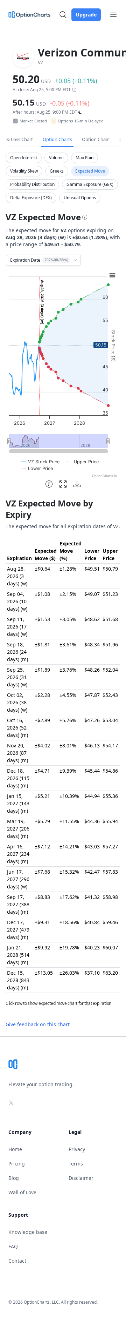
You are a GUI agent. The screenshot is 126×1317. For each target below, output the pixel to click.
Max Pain (84, 158)
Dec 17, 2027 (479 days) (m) (18, 929)
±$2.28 (42, 695)
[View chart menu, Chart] (112, 275)
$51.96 (110, 644)
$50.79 (110, 568)
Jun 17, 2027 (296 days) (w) (18, 879)
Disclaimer (81, 1178)
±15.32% (69, 871)
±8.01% (67, 745)
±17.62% (69, 897)
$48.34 (92, 644)
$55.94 (110, 821)
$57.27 (110, 846)
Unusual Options (80, 198)
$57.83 (110, 871)
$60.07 (110, 947)
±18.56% (69, 922)
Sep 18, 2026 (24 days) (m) (17, 652)
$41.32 (92, 897)
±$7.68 (42, 871)
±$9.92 (42, 947)
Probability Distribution (32, 184)
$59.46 (110, 922)
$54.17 (110, 745)
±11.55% (69, 821)
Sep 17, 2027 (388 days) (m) (18, 904)
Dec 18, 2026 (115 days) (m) (18, 778)
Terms (76, 1163)
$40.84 (92, 922)
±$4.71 (42, 770)
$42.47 (92, 871)
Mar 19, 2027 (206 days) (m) (18, 828)
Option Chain (96, 139)
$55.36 (110, 796)
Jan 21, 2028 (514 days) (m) (18, 955)
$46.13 (92, 745)
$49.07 (92, 594)
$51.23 (110, 594)
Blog (13, 1178)
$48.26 (92, 669)
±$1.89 (42, 669)
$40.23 (92, 947)
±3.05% (67, 619)
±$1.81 (42, 644)
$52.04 (110, 669)
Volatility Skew (24, 171)
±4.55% (67, 695)
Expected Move (90, 171)
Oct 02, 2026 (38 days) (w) (17, 702)
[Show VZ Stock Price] (40, 461)
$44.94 (92, 796)
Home (15, 1149)
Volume (56, 158)
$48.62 (92, 619)
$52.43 (110, 695)
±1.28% (67, 568)
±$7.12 (42, 846)
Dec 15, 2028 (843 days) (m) (18, 980)
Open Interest (23, 158)
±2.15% (67, 594)
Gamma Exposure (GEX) (89, 184)
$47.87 (92, 695)
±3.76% (67, 669)
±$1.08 (42, 594)
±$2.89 (42, 720)
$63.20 (110, 972)
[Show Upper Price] (82, 461)
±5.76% (67, 720)
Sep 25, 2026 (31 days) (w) (17, 677)
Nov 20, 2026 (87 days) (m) (17, 753)
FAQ (13, 1246)
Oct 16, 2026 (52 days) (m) (17, 727)
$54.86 (110, 770)
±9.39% (67, 770)
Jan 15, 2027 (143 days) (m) (18, 803)
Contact (17, 1260)
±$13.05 (44, 972)
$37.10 (92, 972)
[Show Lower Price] (37, 468)
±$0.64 (42, 568)
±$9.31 (42, 922)
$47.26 (92, 720)
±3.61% (67, 644)
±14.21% (69, 846)
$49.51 (92, 568)
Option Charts (57, 139)
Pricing (16, 1163)
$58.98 (110, 897)
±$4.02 (42, 745)
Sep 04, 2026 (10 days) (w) (17, 601)
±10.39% (69, 796)
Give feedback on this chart (38, 1024)
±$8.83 (42, 897)
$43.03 (92, 846)
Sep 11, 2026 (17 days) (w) (17, 626)
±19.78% (69, 947)
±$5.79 (42, 821)
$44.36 (92, 821)
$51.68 (110, 619)
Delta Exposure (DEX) (31, 198)
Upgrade (86, 14)
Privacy (77, 1149)
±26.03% (69, 972)
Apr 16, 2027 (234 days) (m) (18, 854)
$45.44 (92, 770)
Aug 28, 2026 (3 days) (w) (17, 576)
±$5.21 (42, 796)
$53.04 (110, 720)
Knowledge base (27, 1232)
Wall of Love (22, 1192)
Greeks (57, 171)
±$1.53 (42, 619)
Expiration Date (39, 260)
